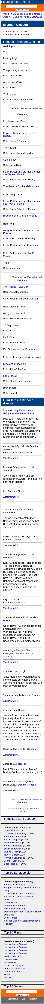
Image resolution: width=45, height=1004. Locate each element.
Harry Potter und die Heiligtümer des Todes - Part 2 (21, 173)
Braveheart (9, 387)
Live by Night (10, 58)
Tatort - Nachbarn (13, 971)
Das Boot (9, 914)
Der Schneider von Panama (19, 349)
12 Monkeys (10, 902)
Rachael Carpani (12, 842)
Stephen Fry (10, 836)
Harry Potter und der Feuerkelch (21, 245)
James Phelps (25, 452)
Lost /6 (7, 977)
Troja (6, 262)
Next (6, 899)
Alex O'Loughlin (12, 839)
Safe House (10, 159)
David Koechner (12, 848)
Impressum (32, 999)
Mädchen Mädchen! (14, 905)
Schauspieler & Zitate (15, 2)
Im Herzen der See (14, 121)
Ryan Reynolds (25, 781)
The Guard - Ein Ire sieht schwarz (22, 186)
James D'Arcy (11, 851)
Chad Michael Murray (15, 833)
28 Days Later (11, 325)
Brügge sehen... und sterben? (20, 215)
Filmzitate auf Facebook (20, 818)
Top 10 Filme (12, 932)
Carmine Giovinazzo (14, 857)
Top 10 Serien (13, 986)
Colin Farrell (14, 599)
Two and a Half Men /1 (15, 953)
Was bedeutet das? (35, 108)
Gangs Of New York (14, 313)
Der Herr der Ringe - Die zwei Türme (23, 911)
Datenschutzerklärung (17, 999)
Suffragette (9, 94)
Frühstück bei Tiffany (15, 884)
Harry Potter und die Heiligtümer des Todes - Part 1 (21, 202)
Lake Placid (10, 375)
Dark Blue (9, 337)
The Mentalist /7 (12, 959)
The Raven (9, 147)
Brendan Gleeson (17, 491)
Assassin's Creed (13, 82)
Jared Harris (10, 830)
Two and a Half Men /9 (15, 947)
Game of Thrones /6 (14, 968)
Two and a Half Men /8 (15, 944)
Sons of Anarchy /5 (14, 965)
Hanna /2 (9, 974)
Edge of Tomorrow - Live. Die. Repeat (20, 134)
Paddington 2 (10, 46)
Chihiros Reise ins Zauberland (19, 893)
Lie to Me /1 (10, 962)
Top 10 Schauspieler (18, 872)
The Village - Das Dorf (16, 286)
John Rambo (10, 917)
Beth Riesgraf (11, 864)
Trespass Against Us (15, 70)
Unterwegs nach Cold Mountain (21, 298)
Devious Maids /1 (13, 956)
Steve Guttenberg (13, 845)
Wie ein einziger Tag (14, 908)
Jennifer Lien (10, 861)
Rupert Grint (10, 854)
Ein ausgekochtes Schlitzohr (18, 896)
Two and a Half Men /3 (15, 950)
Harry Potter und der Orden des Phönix (21, 232)
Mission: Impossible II (15, 363)
